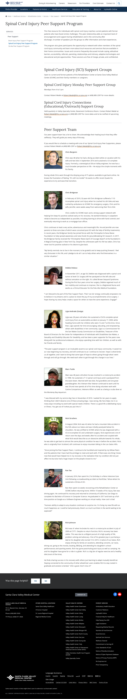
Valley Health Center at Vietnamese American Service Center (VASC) (77, 648)
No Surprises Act (101, 661)
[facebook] (115, 594)
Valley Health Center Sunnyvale (76, 641)
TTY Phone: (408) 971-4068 (14, 617)
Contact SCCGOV (61, 682)
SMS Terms (93, 682)
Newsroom (72, 3)
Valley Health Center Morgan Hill (76, 630)
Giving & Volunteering (47, 3)
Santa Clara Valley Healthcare (45, 606)
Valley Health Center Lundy (74, 617)
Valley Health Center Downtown (76, 606)
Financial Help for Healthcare (105, 617)
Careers (62, 3)
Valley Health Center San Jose (75, 637)
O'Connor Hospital (41, 610)
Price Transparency (102, 665)
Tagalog (62, 676)
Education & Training (81, 9)
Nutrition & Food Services (104, 630)
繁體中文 (98, 676)
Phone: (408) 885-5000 (12, 613)
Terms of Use (103, 682)
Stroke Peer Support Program (18, 46)
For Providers (84, 3)
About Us (97, 9)
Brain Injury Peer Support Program (20, 41)
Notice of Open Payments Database (107, 654)
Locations (24, 9)
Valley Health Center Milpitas (75, 623)
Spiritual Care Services (103, 637)
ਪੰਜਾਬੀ (83, 676)
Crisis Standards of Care (103, 647)
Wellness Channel (101, 641)
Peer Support (13, 36)
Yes (35, 581)
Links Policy (72, 682)
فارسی (78, 676)
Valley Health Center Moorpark (75, 627)
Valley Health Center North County (77, 634)
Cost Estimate (98, 3)
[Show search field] (119, 3)
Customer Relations (102, 610)
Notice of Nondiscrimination (105, 651)
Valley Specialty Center (73, 658)
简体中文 (90, 676)
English (48, 676)
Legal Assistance (101, 623)
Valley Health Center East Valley (76, 610)
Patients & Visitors (40, 9)
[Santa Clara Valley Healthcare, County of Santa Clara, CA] (14, 3)
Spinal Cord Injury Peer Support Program (22, 43)
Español (55, 676)
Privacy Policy (83, 682)
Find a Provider (11, 9)
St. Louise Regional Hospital (44, 613)
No (46, 581)
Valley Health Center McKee (74, 620)
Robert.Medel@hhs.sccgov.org (75, 95)
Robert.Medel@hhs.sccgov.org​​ (89, 146)
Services (9, 32)
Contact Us (110, 3)
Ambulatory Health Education (105, 606)
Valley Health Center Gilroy (74, 613)
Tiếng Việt (70, 676)
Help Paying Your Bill (102, 620)
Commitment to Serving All (104, 644)
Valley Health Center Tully (74, 644)
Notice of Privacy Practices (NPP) (106, 658)
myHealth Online (110, 9)
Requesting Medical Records (105, 627)
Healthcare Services (59, 9)
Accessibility (50, 682)
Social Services (100, 634)
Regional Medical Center (43, 617)
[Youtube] (120, 594)
